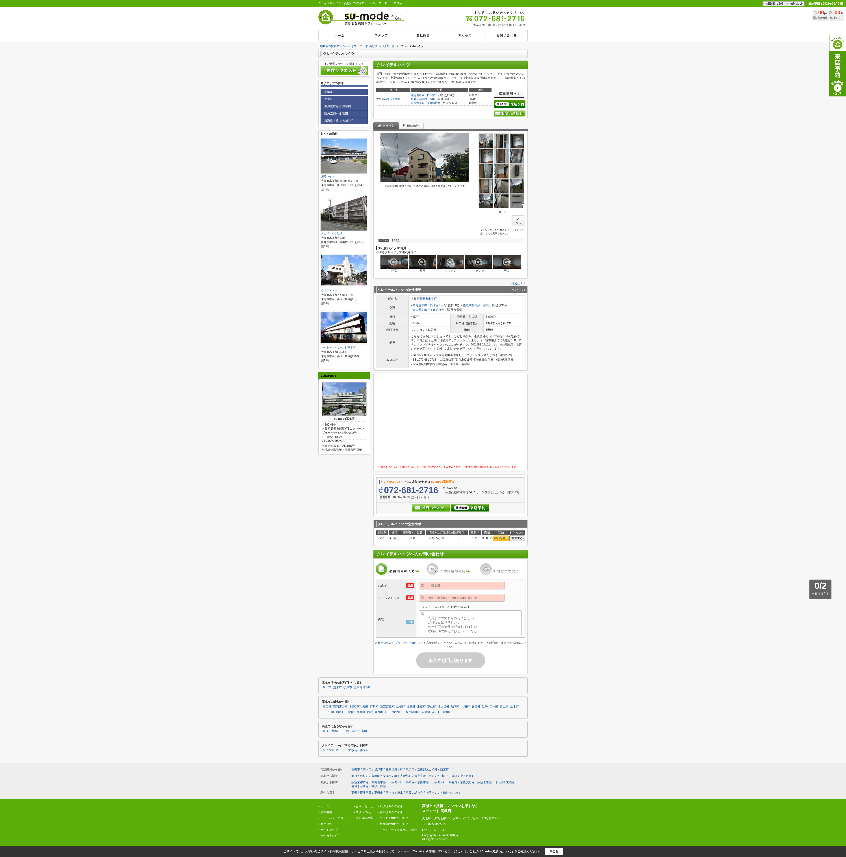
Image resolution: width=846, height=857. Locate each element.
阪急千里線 (484, 782)
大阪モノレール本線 (401, 782)
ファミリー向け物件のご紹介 (398, 829)
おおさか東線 (360, 786)
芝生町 (431, 706)
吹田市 (327, 687)
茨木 (400, 792)
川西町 (350, 712)
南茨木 (430, 792)
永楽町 (426, 712)
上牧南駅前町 (411, 712)
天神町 (494, 706)
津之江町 (443, 706)
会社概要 (326, 812)
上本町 (514, 706)
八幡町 (465, 706)
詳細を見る (501, 538)
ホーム (325, 806)
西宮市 (444, 769)
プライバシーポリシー (409, 643)
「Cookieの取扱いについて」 (496, 851)
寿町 (365, 706)
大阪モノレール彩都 (444, 782)
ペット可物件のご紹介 (394, 818)
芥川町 (374, 706)
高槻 (325, 731)
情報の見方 (519, 283)
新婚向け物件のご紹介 (394, 824)
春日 (354, 776)
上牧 (346, 731)
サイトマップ (329, 829)
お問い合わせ (364, 806)
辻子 (485, 706)
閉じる (554, 851)
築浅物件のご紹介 (391, 806)
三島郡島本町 (362, 687)
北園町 (411, 706)
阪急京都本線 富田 (336, 113)
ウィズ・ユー (329, 290)
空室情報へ (508, 93)
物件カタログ (329, 835)
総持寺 (364, 750)
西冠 (370, 712)
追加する (517, 538)
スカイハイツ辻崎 (331, 233)
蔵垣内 (364, 776)
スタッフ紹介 (364, 812)
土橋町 (400, 706)
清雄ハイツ (327, 176)
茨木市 (337, 687)
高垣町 (446, 712)
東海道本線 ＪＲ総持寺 (339, 120)
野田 (388, 712)
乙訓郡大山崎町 (427, 769)
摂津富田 (432, 95)
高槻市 (388, 99)
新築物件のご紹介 (391, 812)
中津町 (453, 776)
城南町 (455, 706)
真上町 (504, 706)
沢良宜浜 (420, 776)
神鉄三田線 (378, 786)
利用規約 (383, 643)
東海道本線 (417, 95)
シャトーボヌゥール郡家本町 (338, 347)
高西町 (379, 712)
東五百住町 (387, 706)
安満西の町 (340, 706)
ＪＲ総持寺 (433, 102)
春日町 (476, 706)
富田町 (327, 706)
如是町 (340, 712)
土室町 (396, 99)
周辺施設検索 (364, 818)
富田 (432, 99)
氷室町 (421, 706)
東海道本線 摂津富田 (337, 106)
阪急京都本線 (419, 99)
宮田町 (436, 712)
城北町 (396, 712)
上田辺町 (328, 712)
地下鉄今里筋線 (505, 782)
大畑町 (361, 712)
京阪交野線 (467, 782)
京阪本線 (423, 782)
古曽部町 (355, 706)
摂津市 (347, 687)
